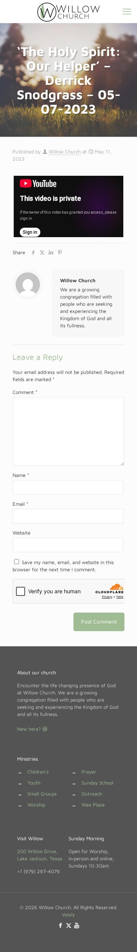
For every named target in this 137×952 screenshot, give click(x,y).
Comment (25, 392)
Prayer (88, 772)
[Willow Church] (68, 11)
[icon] (77, 925)
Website (21, 533)
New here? (29, 729)
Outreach (91, 794)
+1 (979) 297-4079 (38, 871)
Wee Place (93, 805)
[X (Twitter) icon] (69, 925)
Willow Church (65, 152)
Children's (38, 772)
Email (20, 504)
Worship (36, 805)
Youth (33, 783)
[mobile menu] (126, 11)
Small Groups (42, 794)
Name (21, 475)
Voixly (68, 914)
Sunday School (97, 783)
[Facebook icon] (61, 925)
